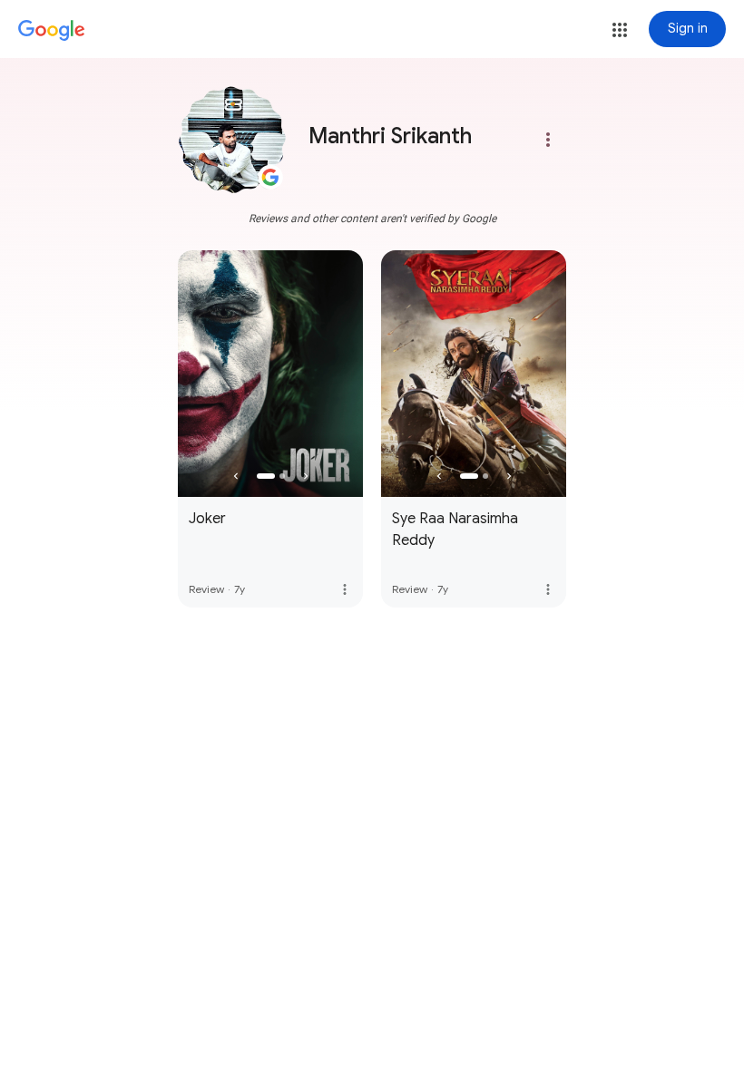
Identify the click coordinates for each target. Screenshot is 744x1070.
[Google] (51, 31)
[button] (620, 30)
